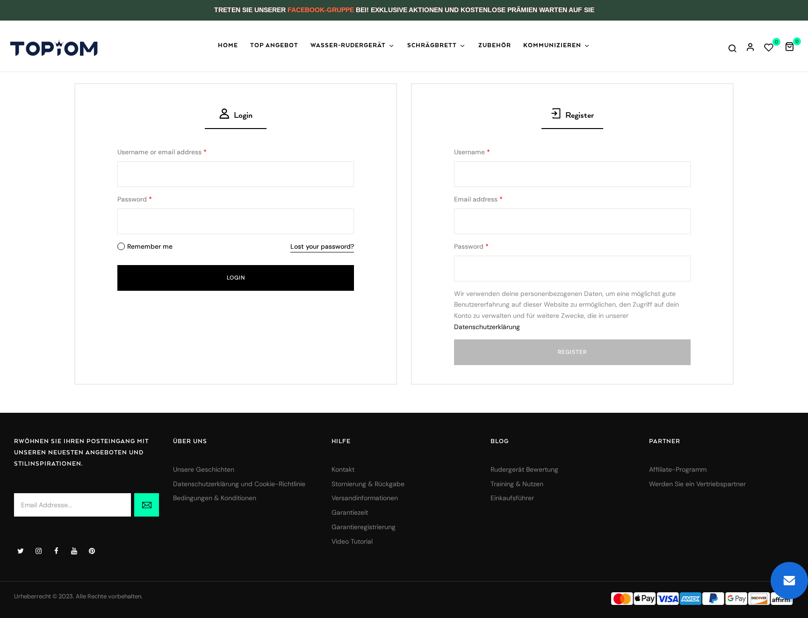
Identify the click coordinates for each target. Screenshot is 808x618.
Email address (478, 199)
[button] (793, 46)
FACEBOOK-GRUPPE (321, 10)
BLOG (500, 441)
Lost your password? (322, 246)
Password (134, 199)
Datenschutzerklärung (487, 327)
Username (472, 152)
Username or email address (162, 152)
